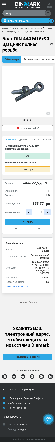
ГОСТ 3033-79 (44, 272)
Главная (5, 28)
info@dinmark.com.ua (19, 403)
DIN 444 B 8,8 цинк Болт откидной (31, 32)
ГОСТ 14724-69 (40, 263)
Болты (23, 28)
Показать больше (27, 302)
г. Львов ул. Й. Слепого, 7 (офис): (25, 398)
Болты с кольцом (35, 28)
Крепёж (15, 28)
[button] (24, 120)
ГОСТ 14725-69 (42, 266)
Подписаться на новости (28, 357)
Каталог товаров (18, 21)
